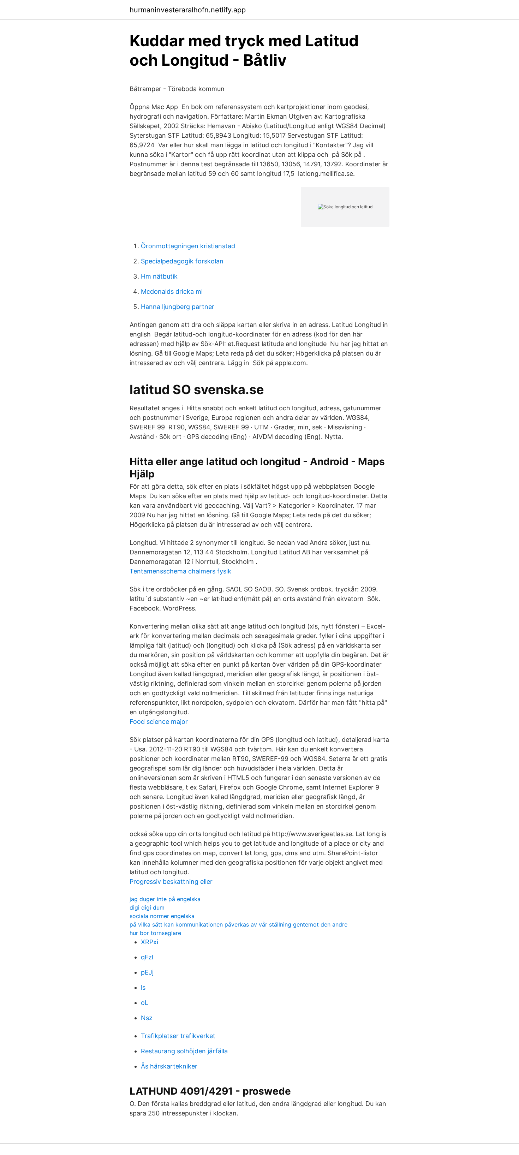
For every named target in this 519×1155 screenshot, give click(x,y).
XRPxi (149, 942)
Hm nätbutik (159, 276)
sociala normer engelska (162, 915)
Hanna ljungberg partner (177, 306)
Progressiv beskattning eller (171, 881)
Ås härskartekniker (169, 1066)
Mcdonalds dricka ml (172, 291)
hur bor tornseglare (155, 932)
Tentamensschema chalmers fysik (180, 571)
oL (144, 1002)
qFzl (147, 957)
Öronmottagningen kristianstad (188, 246)
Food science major (159, 721)
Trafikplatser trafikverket (178, 1036)
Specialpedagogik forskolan (182, 261)
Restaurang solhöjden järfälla (184, 1051)
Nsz (147, 1018)
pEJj (147, 972)
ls (143, 987)
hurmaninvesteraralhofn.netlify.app (188, 9)
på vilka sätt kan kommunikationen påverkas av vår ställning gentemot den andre (238, 924)
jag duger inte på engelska (165, 899)
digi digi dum (147, 907)
